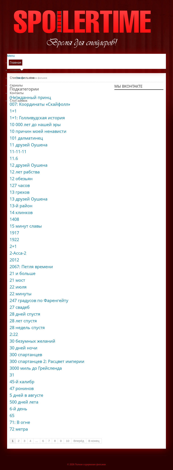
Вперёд (78, 441)
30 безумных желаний (32, 341)
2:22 (14, 334)
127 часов (20, 185)
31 (12, 375)
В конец (93, 441)
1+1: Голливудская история (37, 117)
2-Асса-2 (18, 253)
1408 (14, 219)
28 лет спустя (23, 320)
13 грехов (19, 192)
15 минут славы (26, 226)
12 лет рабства (25, 172)
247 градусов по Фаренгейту (39, 300)
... (36, 441)
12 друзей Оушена (28, 165)
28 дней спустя (25, 314)
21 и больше (22, 273)
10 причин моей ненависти (38, 131)
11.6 (14, 158)
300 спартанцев (26, 354)
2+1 (13, 246)
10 (67, 441)
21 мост (17, 280)
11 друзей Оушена (28, 145)
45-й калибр (22, 381)
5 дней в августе (26, 395)
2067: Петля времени (31, 266)
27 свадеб (20, 307)
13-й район (21, 205)
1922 (14, 239)
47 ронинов (22, 388)
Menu (11, 56)
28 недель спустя (27, 327)
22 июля (18, 287)
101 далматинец (26, 138)
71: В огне (20, 422)
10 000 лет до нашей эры (35, 124)
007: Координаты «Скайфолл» (40, 104)
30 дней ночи (23, 348)
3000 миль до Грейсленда (36, 368)
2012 (14, 260)
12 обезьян (21, 178)
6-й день (18, 408)
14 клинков (21, 212)
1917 (14, 233)
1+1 (13, 111)
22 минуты (20, 293)
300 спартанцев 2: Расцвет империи (47, 361)
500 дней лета (24, 402)
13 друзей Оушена (28, 199)
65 (12, 415)
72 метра (19, 429)
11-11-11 (18, 151)
